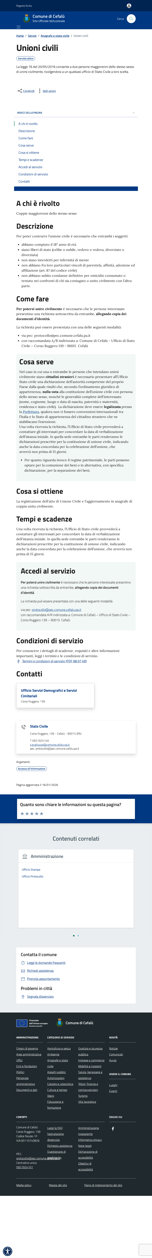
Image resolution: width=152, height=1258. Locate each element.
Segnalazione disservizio (55, 1137)
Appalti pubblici (56, 1072)
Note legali (85, 1145)
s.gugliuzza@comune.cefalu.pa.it (50, 745)
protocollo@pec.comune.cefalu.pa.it (56, 609)
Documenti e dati (26, 1090)
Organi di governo (27, 1048)
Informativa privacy (90, 1140)
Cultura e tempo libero (57, 1093)
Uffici (19, 1060)
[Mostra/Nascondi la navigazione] (18, 27)
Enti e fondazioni (26, 1066)
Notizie (113, 1048)
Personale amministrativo (25, 1081)
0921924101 (24, 1167)
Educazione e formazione (55, 1104)
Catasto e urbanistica (60, 1084)
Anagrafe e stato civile (57, 1063)
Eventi (113, 1091)
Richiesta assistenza (59, 1145)
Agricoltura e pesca (59, 1048)
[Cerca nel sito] (131, 18)
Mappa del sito (58, 1185)
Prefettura (31, 412)
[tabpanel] (76, 891)
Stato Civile (39, 726)
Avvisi (112, 1060)
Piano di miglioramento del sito (103, 1185)
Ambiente (53, 1054)
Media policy (24, 1185)
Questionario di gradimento (56, 1154)
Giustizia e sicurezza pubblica (90, 1051)
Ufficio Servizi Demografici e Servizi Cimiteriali (49, 693)
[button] (7, 1251)
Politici (20, 1072)
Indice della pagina (29, 113)
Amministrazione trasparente (88, 1131)
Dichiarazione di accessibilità (87, 1154)
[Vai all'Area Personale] (129, 5)
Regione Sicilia (24, 6)
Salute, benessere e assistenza (90, 1075)
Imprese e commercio (91, 1060)
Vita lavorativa (87, 1101)
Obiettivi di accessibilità (85, 1166)
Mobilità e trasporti (89, 1066)
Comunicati (116, 1054)
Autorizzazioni (55, 1078)
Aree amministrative (28, 1054)
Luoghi (113, 1085)
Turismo (82, 1096)
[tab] (74, 935)
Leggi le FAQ (55, 1128)
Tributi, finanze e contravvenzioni (88, 1087)
